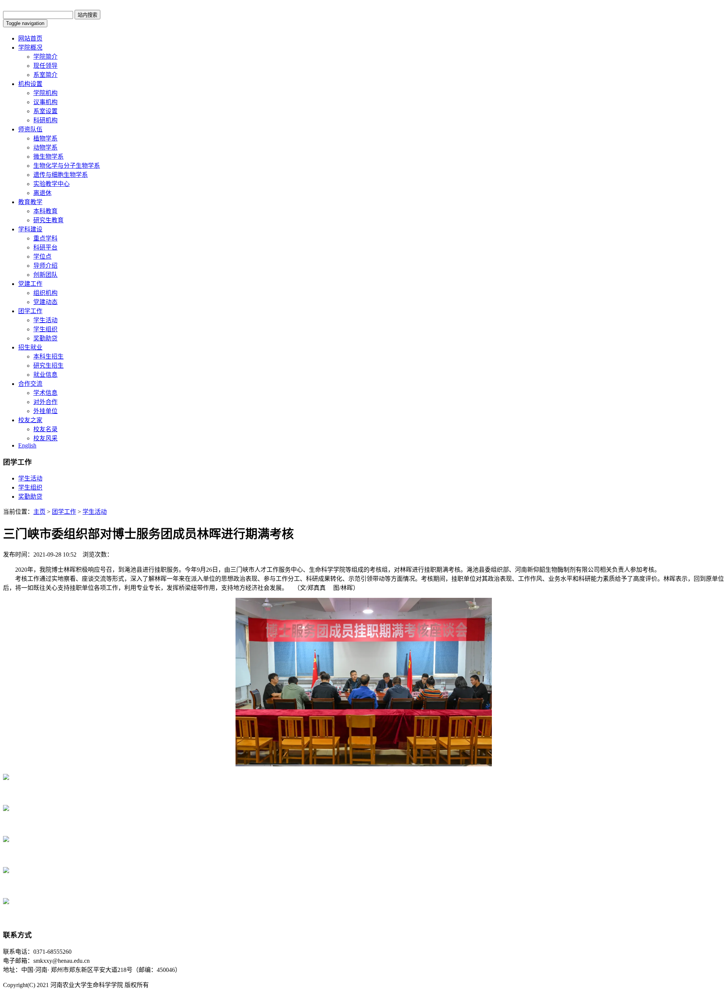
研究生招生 (48, 365)
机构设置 (30, 84)
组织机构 (45, 293)
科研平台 (45, 247)
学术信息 (45, 393)
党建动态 (45, 302)
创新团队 (45, 274)
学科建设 (30, 229)
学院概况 (30, 47)
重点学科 (45, 238)
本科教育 (45, 211)
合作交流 (30, 384)
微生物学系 (48, 156)
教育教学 (30, 202)
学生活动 (45, 320)
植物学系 (45, 138)
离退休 (42, 193)
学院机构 (45, 93)
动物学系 (45, 147)
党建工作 (30, 284)
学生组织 (45, 329)
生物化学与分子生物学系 (66, 165)
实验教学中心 (51, 184)
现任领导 (45, 65)
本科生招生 (48, 356)
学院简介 (45, 56)
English (27, 445)
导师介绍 (45, 265)
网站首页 (30, 38)
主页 (39, 511)
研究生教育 (48, 220)
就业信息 (45, 374)
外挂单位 (45, 411)
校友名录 (45, 429)
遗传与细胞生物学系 (60, 175)
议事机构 (45, 102)
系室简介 (45, 75)
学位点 (42, 256)
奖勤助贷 (45, 338)
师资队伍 (30, 129)
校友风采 (45, 438)
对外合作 (45, 402)
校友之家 (30, 420)
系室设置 (45, 111)
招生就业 (30, 347)
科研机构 (45, 120)
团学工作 (30, 311)
